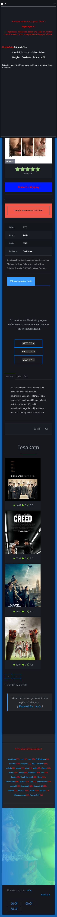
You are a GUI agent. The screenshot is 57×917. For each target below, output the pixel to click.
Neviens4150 (35, 795)
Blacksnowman (20, 795)
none (30, 759)
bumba (13, 777)
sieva (27, 768)
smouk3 (11, 790)
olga (31, 781)
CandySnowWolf (27, 777)
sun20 (35, 768)
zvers (22, 759)
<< (17, 676)
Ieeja (38, 706)
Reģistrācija (26, 706)
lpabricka (12, 764)
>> (8, 676)
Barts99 (22, 781)
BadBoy (32, 790)
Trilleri (26, 235)
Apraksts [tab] (10, 376)
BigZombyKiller (38, 764)
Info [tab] (19, 376)
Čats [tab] (25, 376)
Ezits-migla (25, 786)
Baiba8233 (32, 772)
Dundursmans (42, 781)
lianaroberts (10, 781)
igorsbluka (12, 759)
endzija (9, 768)
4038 (38, 429)
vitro (42, 772)
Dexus (40, 777)
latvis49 (43, 790)
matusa (11, 772)
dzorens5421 (38, 786)
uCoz (29, 890)
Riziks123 (21, 790)
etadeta (21, 772)
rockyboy (24, 764)
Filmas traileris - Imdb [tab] (21, 281)
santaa (18, 768)
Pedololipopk (41, 759)
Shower (44, 768)
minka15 (13, 786)
